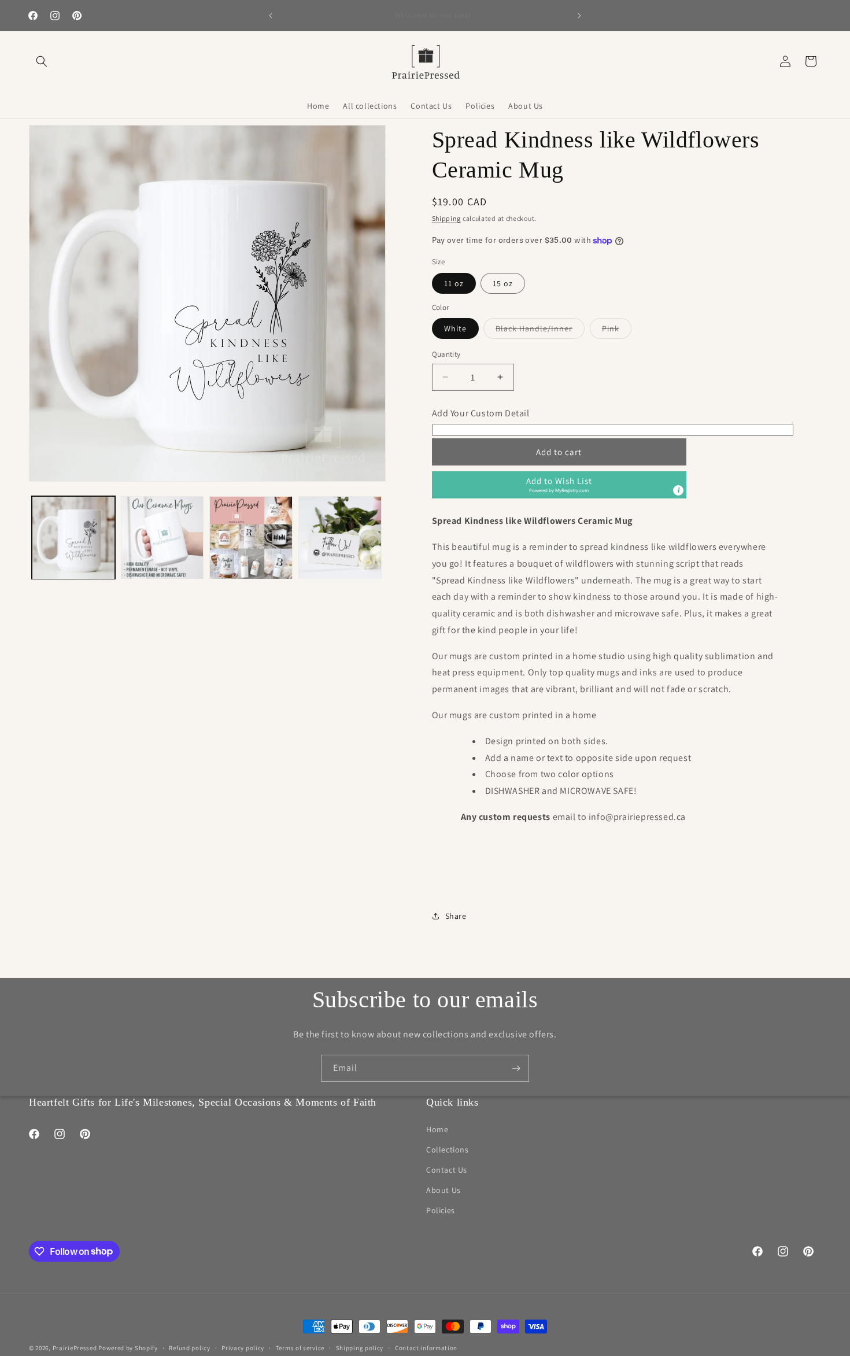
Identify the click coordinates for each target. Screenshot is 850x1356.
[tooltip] (678, 490)
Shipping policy (360, 1347)
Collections (447, 1149)
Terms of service (300, 1347)
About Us (443, 1190)
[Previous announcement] (270, 16)
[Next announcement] (579, 16)
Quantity (446, 354)
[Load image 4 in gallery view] (340, 537)
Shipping (446, 218)
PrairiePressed (75, 1348)
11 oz (454, 283)
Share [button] (456, 916)
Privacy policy (242, 1347)
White (455, 328)
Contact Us (446, 1170)
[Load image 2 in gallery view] (162, 537)
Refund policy (189, 1347)
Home (437, 1129)
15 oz (503, 283)
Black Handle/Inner (540, 331)
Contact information (426, 1347)
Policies (440, 1210)
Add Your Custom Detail (481, 413)
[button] (41, 61)
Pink (616, 331)
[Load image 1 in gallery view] (73, 537)
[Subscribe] (516, 1068)
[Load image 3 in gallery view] (251, 537)
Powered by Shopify (128, 1348)
